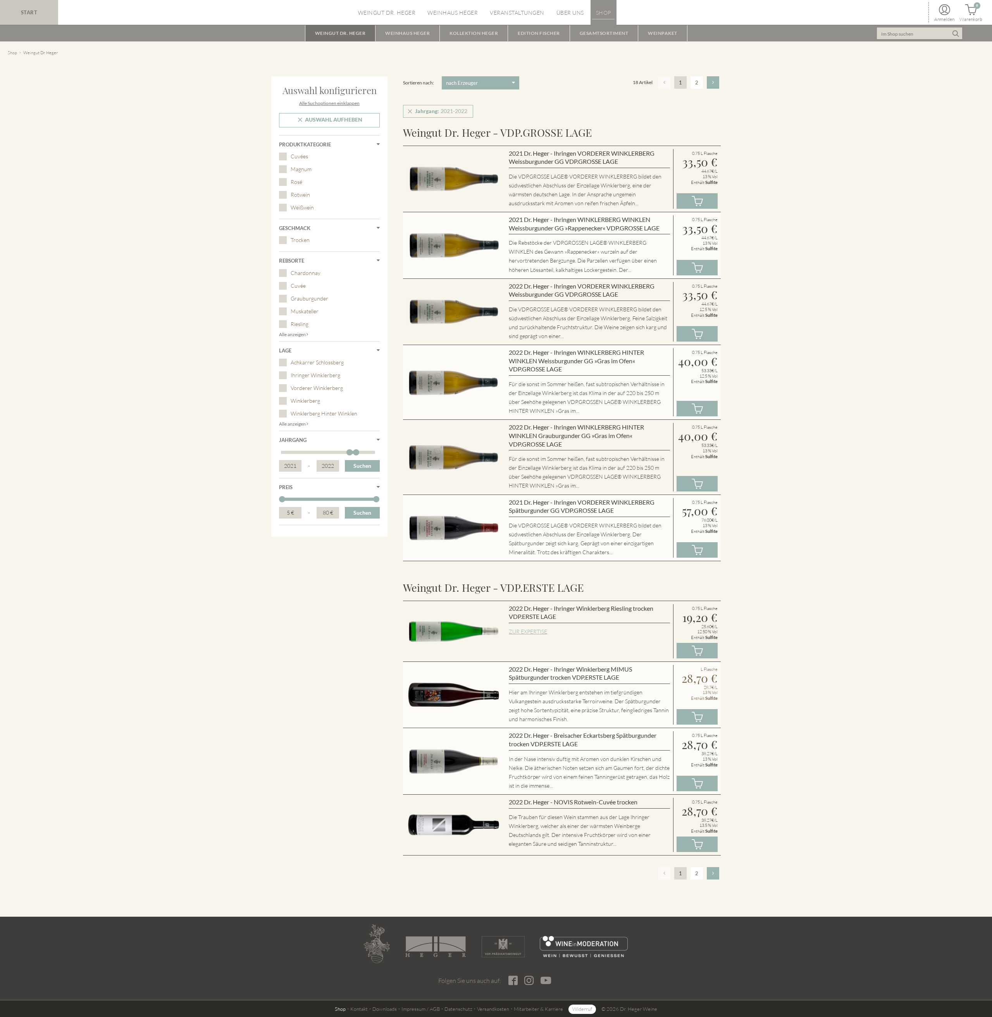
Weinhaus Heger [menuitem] (452, 12)
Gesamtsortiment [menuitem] (604, 33)
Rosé (296, 182)
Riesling (299, 324)
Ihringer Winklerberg (315, 375)
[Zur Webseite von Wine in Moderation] (584, 946)
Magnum (301, 169)
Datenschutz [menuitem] (458, 1009)
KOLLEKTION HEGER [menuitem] (474, 33)
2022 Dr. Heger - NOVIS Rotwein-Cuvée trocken (573, 802)
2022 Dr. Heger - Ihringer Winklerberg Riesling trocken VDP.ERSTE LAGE (581, 612)
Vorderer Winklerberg (317, 388)
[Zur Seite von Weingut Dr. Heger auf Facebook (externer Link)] (513, 980)
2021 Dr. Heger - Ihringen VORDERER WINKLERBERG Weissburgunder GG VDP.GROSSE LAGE (581, 157)
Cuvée (298, 285)
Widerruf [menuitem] (582, 1009)
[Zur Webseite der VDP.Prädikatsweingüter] (503, 946)
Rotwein (300, 194)
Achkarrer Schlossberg (317, 362)
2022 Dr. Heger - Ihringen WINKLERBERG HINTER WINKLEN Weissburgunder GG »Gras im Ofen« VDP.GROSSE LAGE (576, 361)
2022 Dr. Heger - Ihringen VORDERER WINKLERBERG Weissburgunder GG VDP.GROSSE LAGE (581, 290)
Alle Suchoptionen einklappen (329, 103)
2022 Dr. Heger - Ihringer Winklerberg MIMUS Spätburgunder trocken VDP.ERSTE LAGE (570, 673)
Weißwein (302, 207)
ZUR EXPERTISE (528, 631)
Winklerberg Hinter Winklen (324, 413)
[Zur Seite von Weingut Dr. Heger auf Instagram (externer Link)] (529, 980)
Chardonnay (305, 273)
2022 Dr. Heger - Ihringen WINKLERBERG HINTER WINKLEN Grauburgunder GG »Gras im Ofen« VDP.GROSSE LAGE (576, 435)
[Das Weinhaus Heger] (435, 946)
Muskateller (305, 311)
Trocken (300, 240)
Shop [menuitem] (603, 12)
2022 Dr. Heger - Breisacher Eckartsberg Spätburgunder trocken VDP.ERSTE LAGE (582, 739)
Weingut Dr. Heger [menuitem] (387, 12)
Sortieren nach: (418, 83)
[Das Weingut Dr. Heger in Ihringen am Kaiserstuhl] (376, 943)
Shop (12, 52)
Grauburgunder (309, 298)
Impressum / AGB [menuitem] (420, 1009)
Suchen (362, 465)
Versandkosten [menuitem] (493, 1009)
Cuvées (299, 156)
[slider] (349, 452)
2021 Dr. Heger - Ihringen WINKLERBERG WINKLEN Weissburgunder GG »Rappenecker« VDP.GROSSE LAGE (584, 224)
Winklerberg (305, 400)
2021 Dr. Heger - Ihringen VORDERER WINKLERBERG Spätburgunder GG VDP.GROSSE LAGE (581, 506)
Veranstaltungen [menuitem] (517, 12)
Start (29, 12)
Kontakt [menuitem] (359, 1009)
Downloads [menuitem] (384, 1009)
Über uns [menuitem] (570, 12)
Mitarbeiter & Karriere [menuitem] (538, 1009)
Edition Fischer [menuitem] (539, 33)
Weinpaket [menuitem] (662, 33)
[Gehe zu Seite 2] (713, 82)
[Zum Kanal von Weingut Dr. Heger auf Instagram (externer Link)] (545, 980)
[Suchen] (955, 33)
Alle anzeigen (293, 334)
